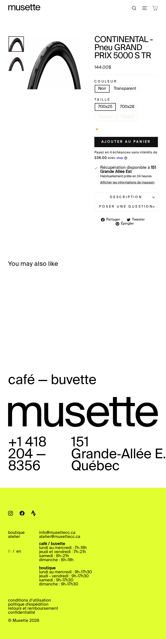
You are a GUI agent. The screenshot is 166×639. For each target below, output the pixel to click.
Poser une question (126, 206)
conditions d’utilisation (29, 601)
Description (126, 197)
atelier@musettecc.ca (59, 537)
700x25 (105, 107)
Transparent (125, 89)
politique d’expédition (28, 605)
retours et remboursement (33, 609)
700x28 (127, 107)
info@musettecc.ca (57, 533)
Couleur (105, 81)
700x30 (105, 117)
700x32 (127, 117)
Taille (102, 99)
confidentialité (21, 613)
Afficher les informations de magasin (127, 182)
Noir (102, 89)
